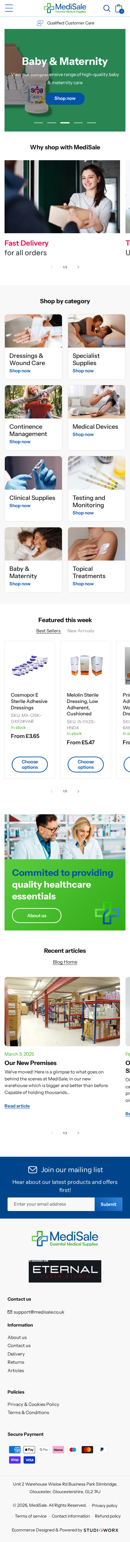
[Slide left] (51, 267)
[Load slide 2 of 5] (51, 123)
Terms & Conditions (28, 1412)
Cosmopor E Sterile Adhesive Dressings (29, 701)
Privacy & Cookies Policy (33, 1404)
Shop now (20, 371)
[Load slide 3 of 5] (65, 123)
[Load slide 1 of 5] (38, 123)
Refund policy (108, 1516)
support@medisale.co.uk (39, 1312)
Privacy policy (104, 1505)
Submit (108, 1204)
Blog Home (65, 962)
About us (36, 915)
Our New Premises (31, 1063)
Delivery (16, 1354)
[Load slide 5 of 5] (91, 123)
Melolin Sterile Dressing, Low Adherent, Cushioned (83, 704)
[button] (9, 8)
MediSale (38, 1505)
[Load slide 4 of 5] (78, 123)
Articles (16, 1370)
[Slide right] (78, 267)
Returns (16, 1362)
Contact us (19, 1345)
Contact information (71, 1516)
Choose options (30, 764)
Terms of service (31, 1516)
